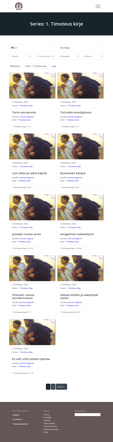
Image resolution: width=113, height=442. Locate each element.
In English (47, 417)
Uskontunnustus (50, 426)
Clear (54, 66)
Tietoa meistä (49, 423)
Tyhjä (46, 432)
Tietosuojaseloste (51, 429)
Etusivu (47, 414)
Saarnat (47, 420)
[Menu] (96, 6)
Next (59, 386)
